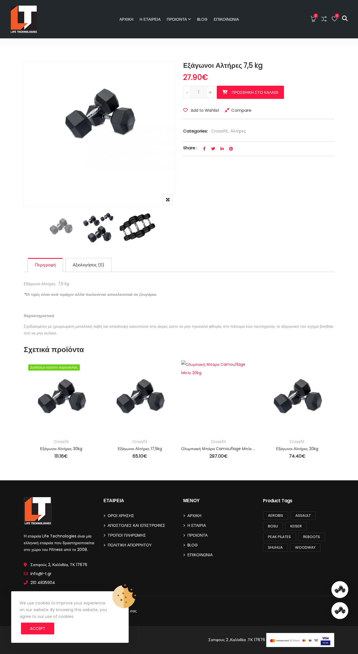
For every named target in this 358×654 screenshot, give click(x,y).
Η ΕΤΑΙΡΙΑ (196, 525)
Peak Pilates (279, 536)
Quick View (36, 419)
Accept (37, 628)
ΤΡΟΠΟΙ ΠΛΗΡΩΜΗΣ (127, 535)
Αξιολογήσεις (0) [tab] (88, 265)
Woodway (305, 547)
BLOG (202, 19)
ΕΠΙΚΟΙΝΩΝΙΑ (226, 19)
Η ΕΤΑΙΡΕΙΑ (150, 19)
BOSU (273, 526)
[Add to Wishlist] (36, 388)
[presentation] (28, 417)
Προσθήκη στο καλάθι (255, 92)
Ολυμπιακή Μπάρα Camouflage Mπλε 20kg (218, 448)
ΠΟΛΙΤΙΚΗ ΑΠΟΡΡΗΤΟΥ (130, 545)
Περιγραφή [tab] (45, 265)
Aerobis (275, 515)
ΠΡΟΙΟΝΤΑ (177, 19)
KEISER (296, 526)
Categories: (195, 131)
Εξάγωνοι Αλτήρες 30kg (61, 448)
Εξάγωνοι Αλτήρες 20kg (297, 448)
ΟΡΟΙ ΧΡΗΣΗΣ (121, 515)
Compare (241, 110)
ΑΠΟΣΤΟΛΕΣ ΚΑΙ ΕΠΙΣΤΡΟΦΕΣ (136, 525)
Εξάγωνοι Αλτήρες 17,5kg (140, 448)
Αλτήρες (238, 131)
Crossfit (219, 131)
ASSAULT (303, 515)
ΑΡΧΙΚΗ (126, 19)
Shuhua (275, 547)
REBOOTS (311, 536)
